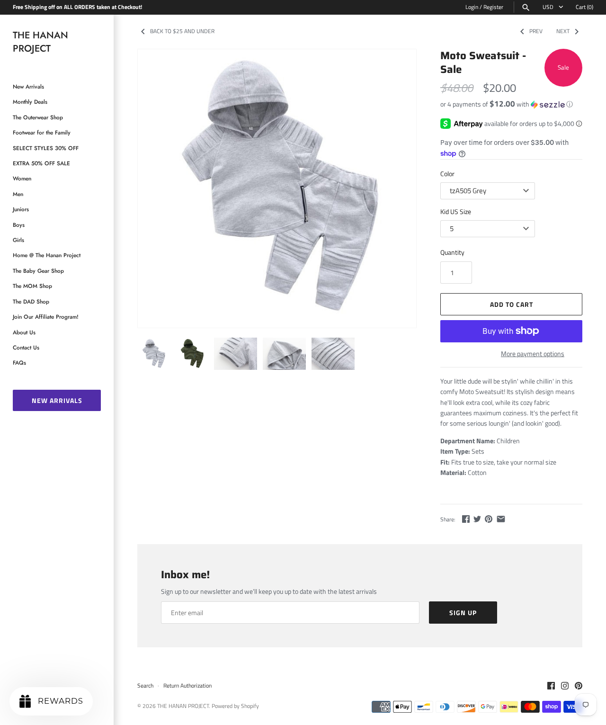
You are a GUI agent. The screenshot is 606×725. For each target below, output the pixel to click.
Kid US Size (455, 211)
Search (145, 685)
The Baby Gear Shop (38, 271)
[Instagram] (565, 686)
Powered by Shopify (235, 706)
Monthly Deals (30, 102)
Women (22, 178)
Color (447, 174)
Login (471, 7)
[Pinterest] (578, 686)
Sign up (463, 613)
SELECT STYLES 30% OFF (46, 148)
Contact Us (26, 347)
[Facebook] (551, 686)
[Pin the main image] (488, 519)
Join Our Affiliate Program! (46, 317)
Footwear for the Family (42, 132)
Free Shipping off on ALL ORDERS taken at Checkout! (77, 7)
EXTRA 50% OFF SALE (41, 163)
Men (18, 194)
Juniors (21, 209)
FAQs (19, 362)
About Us (24, 332)
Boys (19, 225)
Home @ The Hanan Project (46, 255)
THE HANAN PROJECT (183, 706)
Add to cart (511, 304)
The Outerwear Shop (38, 117)
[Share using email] (501, 519)
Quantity (452, 252)
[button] (511, 104)
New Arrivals (28, 86)
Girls (18, 240)
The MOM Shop (32, 286)
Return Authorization (187, 685)
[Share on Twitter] (477, 519)
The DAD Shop (31, 301)
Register (493, 7)
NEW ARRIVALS (57, 400)
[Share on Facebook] (466, 519)
